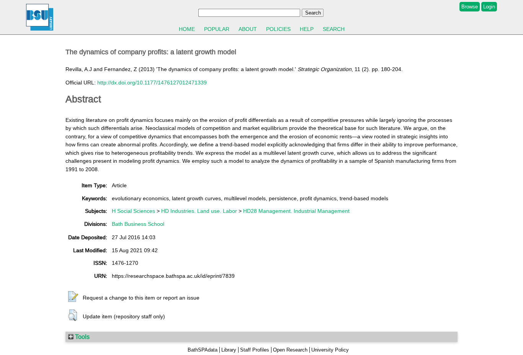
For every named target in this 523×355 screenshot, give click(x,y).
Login (489, 7)
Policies (278, 29)
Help (307, 29)
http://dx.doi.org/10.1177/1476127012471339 (152, 82)
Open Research (290, 350)
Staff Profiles (254, 350)
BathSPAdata (202, 350)
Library (228, 350)
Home (187, 29)
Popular (216, 29)
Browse (469, 7)
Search (334, 29)
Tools (82, 336)
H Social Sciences (133, 211)
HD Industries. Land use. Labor (199, 211)
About (248, 29)
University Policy (330, 350)
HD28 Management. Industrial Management (296, 211)
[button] (73, 297)
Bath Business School (138, 224)
